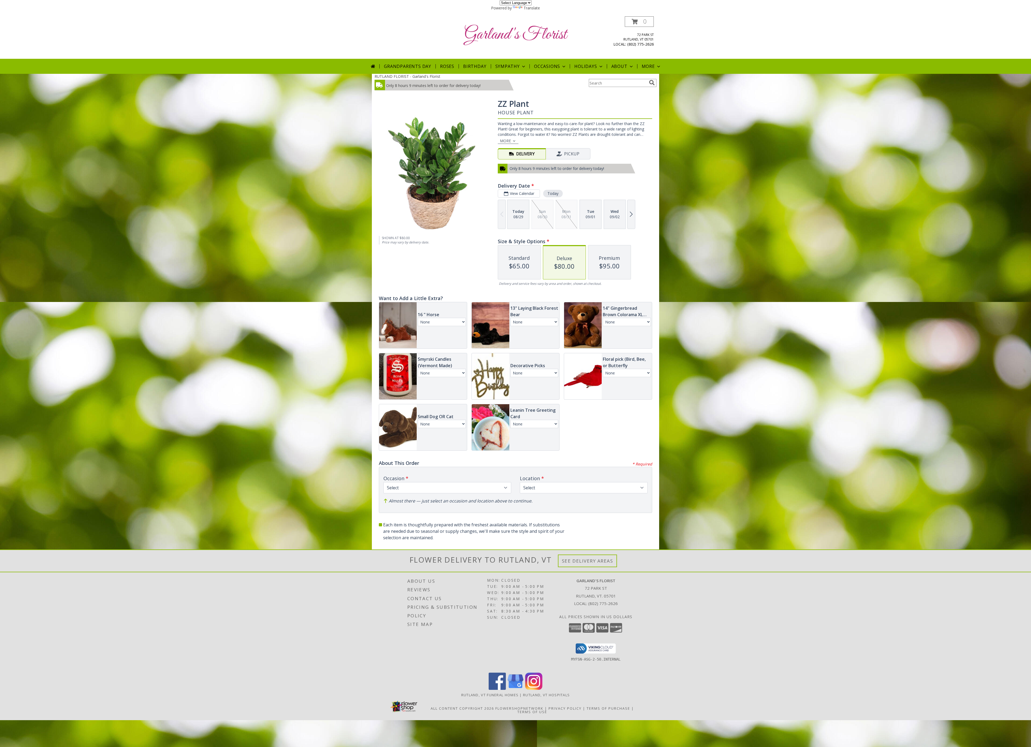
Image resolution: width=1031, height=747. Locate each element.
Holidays (585, 66)
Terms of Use (532, 711)
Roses (447, 66)
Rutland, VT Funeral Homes (490, 695)
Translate (532, 7)
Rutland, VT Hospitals (546, 695)
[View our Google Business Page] (515, 688)
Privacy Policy (565, 708)
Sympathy (507, 66)
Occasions (547, 66)
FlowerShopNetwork (519, 708)
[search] (652, 83)
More (648, 66)
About (619, 66)
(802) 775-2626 (640, 44)
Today (552, 193)
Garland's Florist (515, 35)
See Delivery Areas (587, 561)
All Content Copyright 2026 (462, 708)
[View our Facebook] (497, 688)
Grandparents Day (407, 66)
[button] (639, 21)
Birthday (474, 66)
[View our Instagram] (533, 688)
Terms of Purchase (608, 708)
